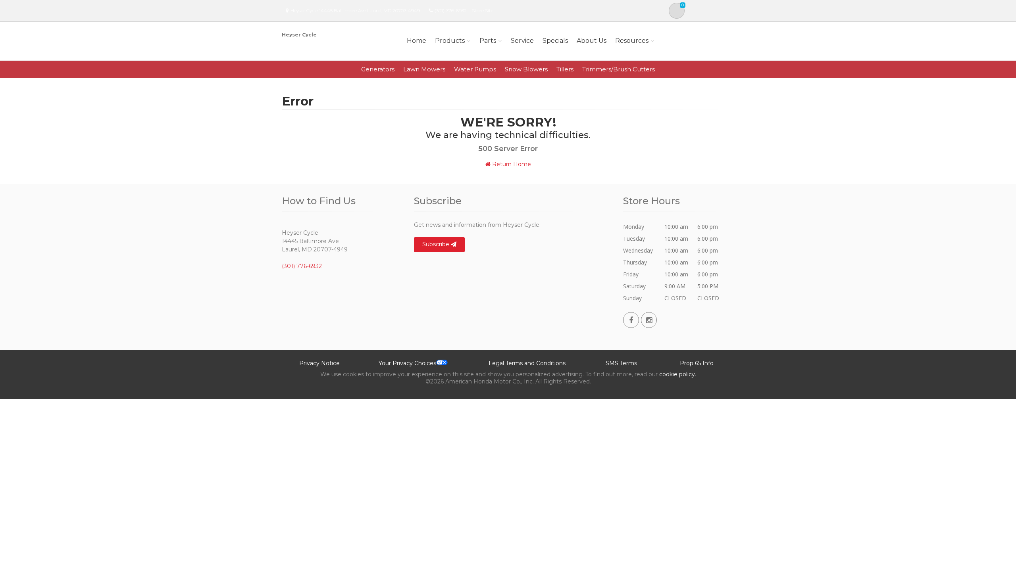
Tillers (564, 69)
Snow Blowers (526, 69)
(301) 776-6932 (451, 10)
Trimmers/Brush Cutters (618, 69)
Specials (555, 40)
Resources (631, 40)
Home (416, 40)
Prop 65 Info (697, 363)
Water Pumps (475, 69)
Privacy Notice (319, 363)
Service (522, 40)
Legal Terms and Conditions (527, 363)
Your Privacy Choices (407, 363)
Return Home (511, 164)
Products (450, 40)
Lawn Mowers (424, 69)
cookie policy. (677, 374)
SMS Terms (621, 363)
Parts (487, 40)
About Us (591, 40)
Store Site (482, 10)
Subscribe (436, 244)
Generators (377, 69)
